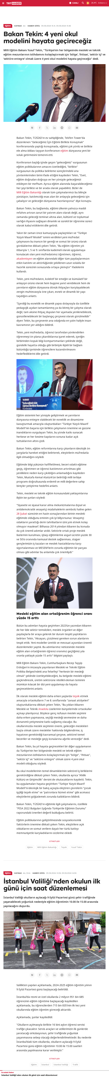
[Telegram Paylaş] (62, 127)
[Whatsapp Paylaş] (69, 127)
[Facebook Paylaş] (39, 127)
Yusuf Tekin (76, 847)
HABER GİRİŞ (34, 26)
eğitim (64, 150)
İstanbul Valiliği (61, 1064)
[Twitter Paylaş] (47, 127)
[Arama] (83, 3)
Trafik (75, 1064)
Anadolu (43, 709)
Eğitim (30, 847)
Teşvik (64, 847)
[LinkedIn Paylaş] (54, 127)
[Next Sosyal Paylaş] (32, 127)
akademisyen (24, 258)
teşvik (76, 696)
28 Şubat (21, 513)
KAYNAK (18, 26)
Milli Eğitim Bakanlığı (28, 192)
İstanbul (45, 1064)
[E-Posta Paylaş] (76, 127)
